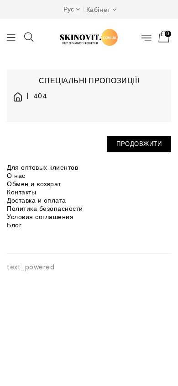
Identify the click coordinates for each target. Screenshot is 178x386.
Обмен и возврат (34, 183)
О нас (16, 175)
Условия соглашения (40, 216)
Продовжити (139, 143)
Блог (14, 225)
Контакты (21, 192)
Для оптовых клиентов (42, 167)
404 (40, 96)
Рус (68, 9)
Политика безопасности (45, 208)
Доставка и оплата (36, 200)
